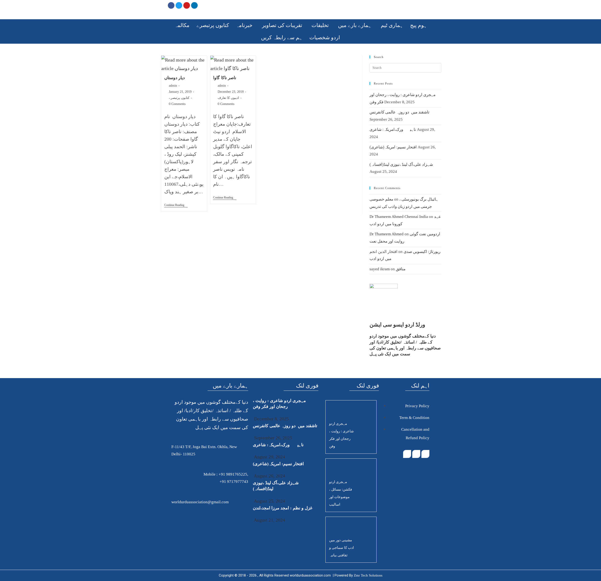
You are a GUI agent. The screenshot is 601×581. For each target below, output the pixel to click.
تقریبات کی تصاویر (282, 25)
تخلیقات (320, 25)
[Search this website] (405, 67)
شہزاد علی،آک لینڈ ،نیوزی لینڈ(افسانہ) (401, 164)
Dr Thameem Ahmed (387, 234)
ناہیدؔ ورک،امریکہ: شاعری (393, 129)
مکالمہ (181, 25)
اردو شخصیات (324, 37)
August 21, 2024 (269, 520)
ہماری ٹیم (392, 25)
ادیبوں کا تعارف (228, 98)
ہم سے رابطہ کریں (281, 37)
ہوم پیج (418, 25)
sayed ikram (380, 269)
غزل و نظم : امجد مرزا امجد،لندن (282, 508)
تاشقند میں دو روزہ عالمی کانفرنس (399, 112)
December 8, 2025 (271, 418)
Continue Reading (176, 205)
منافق (400, 269)
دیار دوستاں (174, 77)
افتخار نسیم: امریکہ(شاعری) (393, 147)
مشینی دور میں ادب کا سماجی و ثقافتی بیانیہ (341, 547)
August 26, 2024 (269, 475)
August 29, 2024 (269, 456)
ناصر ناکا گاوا (224, 77)
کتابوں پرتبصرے (212, 25)
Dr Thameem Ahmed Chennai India (399, 216)
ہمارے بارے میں (354, 25)
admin (173, 85)
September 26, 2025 (272, 437)
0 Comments (177, 104)
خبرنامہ (244, 25)
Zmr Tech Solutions (368, 575)
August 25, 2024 (269, 501)
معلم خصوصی (381, 199)
